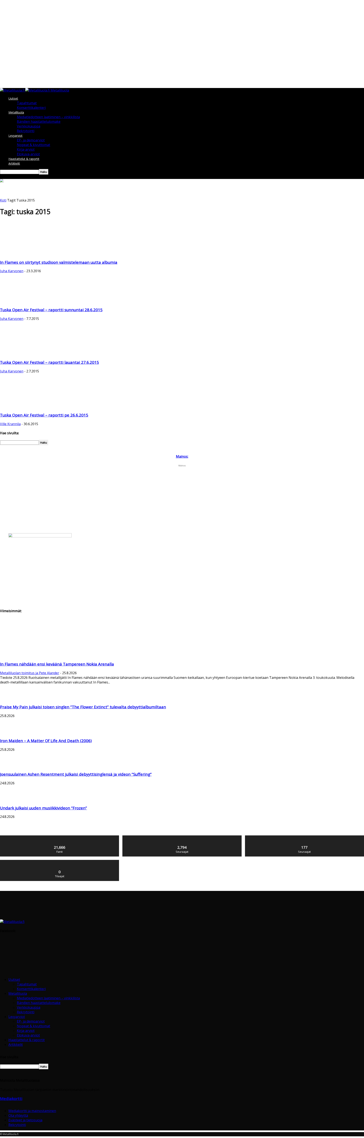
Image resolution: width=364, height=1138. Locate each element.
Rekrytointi (25, 131)
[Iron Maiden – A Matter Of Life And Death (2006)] (7, 731)
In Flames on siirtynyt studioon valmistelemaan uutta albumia (58, 262)
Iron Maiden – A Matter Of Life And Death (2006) (46, 740)
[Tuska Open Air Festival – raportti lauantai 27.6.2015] (17, 353)
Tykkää (59, 837)
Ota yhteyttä (18, 1115)
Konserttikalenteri (31, 107)
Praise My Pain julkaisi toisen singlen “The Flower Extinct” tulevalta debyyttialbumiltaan (83, 706)
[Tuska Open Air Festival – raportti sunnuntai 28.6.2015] (34, 300)
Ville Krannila (10, 424)
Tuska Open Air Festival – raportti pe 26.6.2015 (44, 415)
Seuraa (182, 837)
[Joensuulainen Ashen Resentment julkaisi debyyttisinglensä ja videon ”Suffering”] (10, 765)
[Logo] (12, 90)
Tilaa (60, 861)
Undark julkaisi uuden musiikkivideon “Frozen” (43, 808)
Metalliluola (16, 112)
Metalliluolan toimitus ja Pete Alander (29, 673)
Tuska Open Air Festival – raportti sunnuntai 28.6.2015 (51, 309)
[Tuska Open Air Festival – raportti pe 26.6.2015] (22, 406)
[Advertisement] (76, 210)
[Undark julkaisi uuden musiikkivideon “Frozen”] (10, 799)
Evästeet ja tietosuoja (25, 1120)
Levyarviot (15, 136)
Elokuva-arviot (28, 154)
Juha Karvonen (11, 271)
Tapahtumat (27, 103)
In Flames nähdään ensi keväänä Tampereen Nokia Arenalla (57, 664)
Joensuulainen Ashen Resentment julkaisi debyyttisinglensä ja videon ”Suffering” (76, 774)
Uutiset (13, 98)
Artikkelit (14, 163)
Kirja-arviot (26, 149)
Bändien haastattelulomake (38, 121)
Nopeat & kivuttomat (33, 144)
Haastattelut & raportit (23, 159)
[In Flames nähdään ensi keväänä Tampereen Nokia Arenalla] (34, 655)
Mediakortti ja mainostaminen (32, 1110)
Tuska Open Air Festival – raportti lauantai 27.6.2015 (49, 362)
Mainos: (182, 456)
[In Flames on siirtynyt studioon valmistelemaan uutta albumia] (34, 253)
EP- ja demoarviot (31, 140)
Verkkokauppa (28, 126)
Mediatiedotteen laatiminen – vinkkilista (48, 117)
